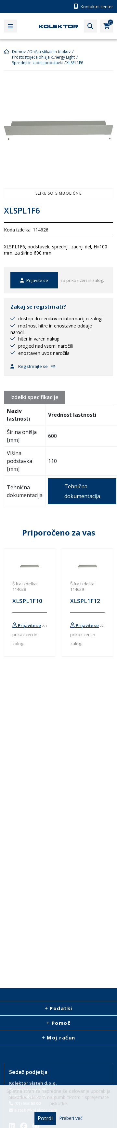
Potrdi (45, 1118)
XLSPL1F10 (27, 601)
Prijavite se (36, 280)
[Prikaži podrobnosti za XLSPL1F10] (29, 566)
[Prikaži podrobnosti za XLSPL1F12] (87, 566)
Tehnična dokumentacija (82, 491)
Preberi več (71, 1118)
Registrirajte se (32, 366)
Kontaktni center (96, 6)
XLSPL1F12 (85, 601)
